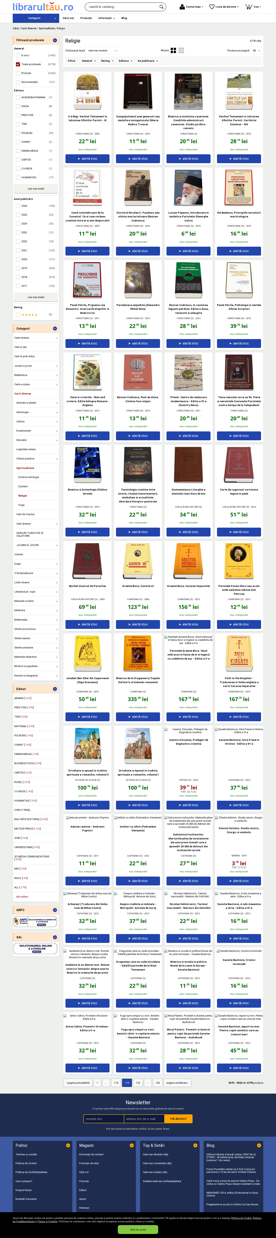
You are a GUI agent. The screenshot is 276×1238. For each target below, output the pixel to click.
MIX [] (20, 868)
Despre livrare (24, 1190)
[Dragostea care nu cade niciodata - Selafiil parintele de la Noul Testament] (138, 954)
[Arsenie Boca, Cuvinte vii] (138, 578)
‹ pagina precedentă (78, 1082)
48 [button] (254, 50)
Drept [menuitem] (17, 563)
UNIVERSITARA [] (27, 847)
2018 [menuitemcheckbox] (38, 277)
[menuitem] (36, 18)
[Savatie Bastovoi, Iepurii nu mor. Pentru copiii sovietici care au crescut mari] (239, 1018)
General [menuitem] (87, 60)
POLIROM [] (23, 735)
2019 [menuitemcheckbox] (38, 268)
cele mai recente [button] (97, 50)
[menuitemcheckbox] (37, 315)
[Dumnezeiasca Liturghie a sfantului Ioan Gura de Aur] (188, 482)
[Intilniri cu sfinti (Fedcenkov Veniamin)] (138, 817)
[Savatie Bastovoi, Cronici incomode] (239, 950)
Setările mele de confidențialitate (162, 1181)
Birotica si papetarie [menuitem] (26, 666)
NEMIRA (236, 855)
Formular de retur (89, 1163)
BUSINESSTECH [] (27, 763)
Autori (82, 1198)
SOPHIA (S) (185, 780)
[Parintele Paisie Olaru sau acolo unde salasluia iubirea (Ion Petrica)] (239, 578)
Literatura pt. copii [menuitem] (24, 591)
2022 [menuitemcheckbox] (37, 241)
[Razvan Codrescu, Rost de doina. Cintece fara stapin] (138, 389)
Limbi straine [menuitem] (21, 582)
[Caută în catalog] (161, 6)
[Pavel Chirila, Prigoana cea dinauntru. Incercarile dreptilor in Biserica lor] (87, 297)
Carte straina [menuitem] (21, 337)
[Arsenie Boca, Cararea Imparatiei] (188, 578)
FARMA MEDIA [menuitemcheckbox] (36, 150)
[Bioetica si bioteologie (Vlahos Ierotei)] (87, 482)
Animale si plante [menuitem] (26, 402)
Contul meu (193, 6)
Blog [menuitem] (124, 18)
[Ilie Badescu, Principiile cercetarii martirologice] (239, 205)
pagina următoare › (177, 1082)
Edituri (82, 1190)
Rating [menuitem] (105, 60)
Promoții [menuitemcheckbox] (38, 73)
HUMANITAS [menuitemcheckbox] (37, 177)
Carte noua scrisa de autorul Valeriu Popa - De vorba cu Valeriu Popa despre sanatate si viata (233, 1182)
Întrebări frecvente (26, 1198)
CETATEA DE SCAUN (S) (87, 780)
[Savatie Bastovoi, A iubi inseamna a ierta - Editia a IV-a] (239, 896)
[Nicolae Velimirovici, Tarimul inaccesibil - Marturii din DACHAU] (188, 896)
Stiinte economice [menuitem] (25, 628)
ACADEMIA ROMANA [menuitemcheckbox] (36, 97)
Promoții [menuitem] (86, 18)
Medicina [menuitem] (19, 610)
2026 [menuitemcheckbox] (38, 205)
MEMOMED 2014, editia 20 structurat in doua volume (232, 1194)
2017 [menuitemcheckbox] (38, 285)
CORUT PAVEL (22, 809)
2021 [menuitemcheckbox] (38, 250)
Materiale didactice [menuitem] (25, 656)
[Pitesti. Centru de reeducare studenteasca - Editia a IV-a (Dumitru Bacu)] (188, 389)
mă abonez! (178, 1119)
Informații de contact (91, 1154)
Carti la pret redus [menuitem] (24, 356)
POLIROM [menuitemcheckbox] (37, 133)
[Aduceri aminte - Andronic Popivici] (87, 817)
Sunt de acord (138, 1229)
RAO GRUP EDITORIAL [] (30, 819)
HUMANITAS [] (25, 800)
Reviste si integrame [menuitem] (26, 675)
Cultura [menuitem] (20, 421)
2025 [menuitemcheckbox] (37, 214)
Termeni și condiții (26, 1154)
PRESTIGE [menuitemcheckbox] (36, 115)
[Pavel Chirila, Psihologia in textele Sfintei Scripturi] (239, 297)
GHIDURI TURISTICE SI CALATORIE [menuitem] (29, 534)
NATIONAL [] (24, 726)
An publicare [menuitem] (146, 60)
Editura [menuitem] (124, 60)
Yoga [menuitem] (21, 504)
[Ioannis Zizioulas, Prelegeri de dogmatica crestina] (188, 732)
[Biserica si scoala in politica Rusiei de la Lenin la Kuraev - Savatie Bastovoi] (188, 954)
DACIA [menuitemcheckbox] (36, 106)
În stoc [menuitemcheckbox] (38, 55)
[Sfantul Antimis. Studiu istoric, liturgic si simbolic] (239, 820)
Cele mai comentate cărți (157, 1163)
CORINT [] (22, 744)
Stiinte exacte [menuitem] (22, 638)
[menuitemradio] (181, 50)
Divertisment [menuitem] (23, 430)
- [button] (55, 40)
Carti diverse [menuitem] (22, 393)
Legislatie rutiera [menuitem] (26, 449)
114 (116, 1082)
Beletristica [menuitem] (20, 375)
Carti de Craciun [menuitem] (25, 514)
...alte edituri (21, 896)
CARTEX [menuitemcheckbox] (36, 159)
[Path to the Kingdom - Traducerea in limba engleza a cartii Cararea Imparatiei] (239, 670)
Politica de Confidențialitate (31, 1172)
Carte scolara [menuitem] (22, 384)
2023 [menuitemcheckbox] (37, 232)
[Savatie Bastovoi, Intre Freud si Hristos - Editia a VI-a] (239, 732)
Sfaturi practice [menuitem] (25, 458)
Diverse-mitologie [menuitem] (28, 477)
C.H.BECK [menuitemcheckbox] (36, 168)
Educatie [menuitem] (21, 440)
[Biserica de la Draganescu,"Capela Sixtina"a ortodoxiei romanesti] (138, 670)
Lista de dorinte (226, 6)
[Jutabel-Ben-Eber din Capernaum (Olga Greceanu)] (87, 670)
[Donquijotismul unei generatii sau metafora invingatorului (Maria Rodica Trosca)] (138, 108)
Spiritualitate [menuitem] (25, 468)
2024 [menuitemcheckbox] (37, 223)
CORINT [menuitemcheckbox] (36, 141)
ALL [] (20, 887)
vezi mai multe (36, 188)
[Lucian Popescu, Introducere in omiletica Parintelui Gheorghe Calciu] (188, 205)
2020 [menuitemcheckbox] (38, 259)
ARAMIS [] (22, 698)
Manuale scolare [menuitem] (24, 600)
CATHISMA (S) (235, 780)
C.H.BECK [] (23, 791)
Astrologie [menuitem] (22, 412)
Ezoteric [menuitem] (23, 486)
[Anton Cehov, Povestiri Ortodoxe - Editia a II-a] (87, 1018)
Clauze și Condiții (48, 1221)
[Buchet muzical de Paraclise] (87, 578)
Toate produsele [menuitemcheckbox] (38, 64)
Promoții (84, 1181)
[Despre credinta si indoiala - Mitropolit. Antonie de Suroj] (138, 896)
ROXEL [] (22, 782)
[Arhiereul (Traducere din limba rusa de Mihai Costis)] (87, 896)
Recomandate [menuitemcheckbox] (38, 82)
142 (158, 1082)
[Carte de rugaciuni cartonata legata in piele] (239, 482)
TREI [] (20, 716)
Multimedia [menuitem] (20, 619)
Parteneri (84, 1207)
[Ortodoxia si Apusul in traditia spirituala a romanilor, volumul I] (138, 763)
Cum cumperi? (24, 1181)
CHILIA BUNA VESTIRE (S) (188, 507)
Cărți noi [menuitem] (68, 18)
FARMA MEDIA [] (26, 754)
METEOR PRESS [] (27, 828)
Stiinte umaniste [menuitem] (23, 647)
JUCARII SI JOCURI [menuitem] (27, 545)
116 (138, 1082)
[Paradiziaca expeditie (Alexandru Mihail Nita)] (138, 297)
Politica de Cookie (241, 1218)
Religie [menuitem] (22, 495)
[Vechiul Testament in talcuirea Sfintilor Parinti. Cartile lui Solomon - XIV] (239, 108)
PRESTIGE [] (24, 707)
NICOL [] (21, 878)
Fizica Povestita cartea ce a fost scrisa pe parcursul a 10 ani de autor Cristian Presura (231, 1170)
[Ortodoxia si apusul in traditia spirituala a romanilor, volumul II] (87, 763)
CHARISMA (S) (134, 599)
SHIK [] (21, 837)
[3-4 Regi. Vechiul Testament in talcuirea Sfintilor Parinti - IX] (87, 108)
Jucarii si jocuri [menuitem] (23, 365)
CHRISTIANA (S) (84, 134)
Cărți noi (84, 1172)
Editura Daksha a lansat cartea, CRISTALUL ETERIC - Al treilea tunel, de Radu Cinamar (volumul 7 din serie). (231, 1157)
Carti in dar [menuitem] (20, 347)
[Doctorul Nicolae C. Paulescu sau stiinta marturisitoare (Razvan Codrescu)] (138, 205)
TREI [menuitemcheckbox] (36, 123)
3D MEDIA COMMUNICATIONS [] (32, 858)
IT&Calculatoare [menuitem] (23, 573)
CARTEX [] (22, 772)
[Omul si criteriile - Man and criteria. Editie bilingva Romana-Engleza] (87, 389)
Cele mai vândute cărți (155, 1154)
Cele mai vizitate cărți (155, 1172)
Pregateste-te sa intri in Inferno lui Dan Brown (232, 1204)
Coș (254, 6)
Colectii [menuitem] (18, 554)
